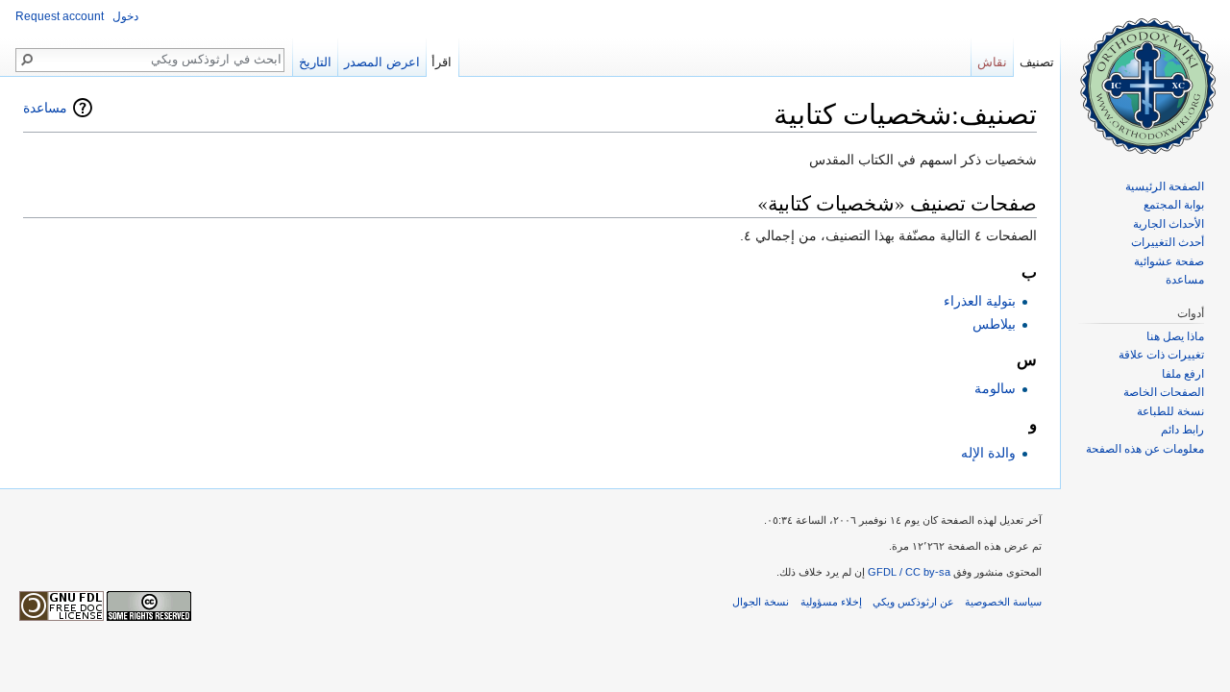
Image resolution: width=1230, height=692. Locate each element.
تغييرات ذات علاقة (1161, 354)
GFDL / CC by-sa (909, 572)
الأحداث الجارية (1168, 224)
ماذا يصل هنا (1175, 336)
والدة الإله (988, 452)
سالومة (995, 388)
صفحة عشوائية (1169, 261)
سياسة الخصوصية (1003, 601)
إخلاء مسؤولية (831, 601)
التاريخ (315, 62)
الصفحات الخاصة (1163, 392)
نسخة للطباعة (1170, 411)
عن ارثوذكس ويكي (913, 601)
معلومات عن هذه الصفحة (1145, 449)
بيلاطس (994, 324)
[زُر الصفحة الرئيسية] (1145, 77)
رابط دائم (1182, 429)
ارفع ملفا (1183, 374)
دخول (125, 16)
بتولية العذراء (980, 301)
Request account (59, 16)
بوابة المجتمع (1174, 204)
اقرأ (441, 62)
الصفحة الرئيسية (1164, 186)
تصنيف (1037, 62)
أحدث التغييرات (1167, 242)
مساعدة (45, 107)
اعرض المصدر (382, 62)
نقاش (992, 62)
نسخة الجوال (760, 601)
